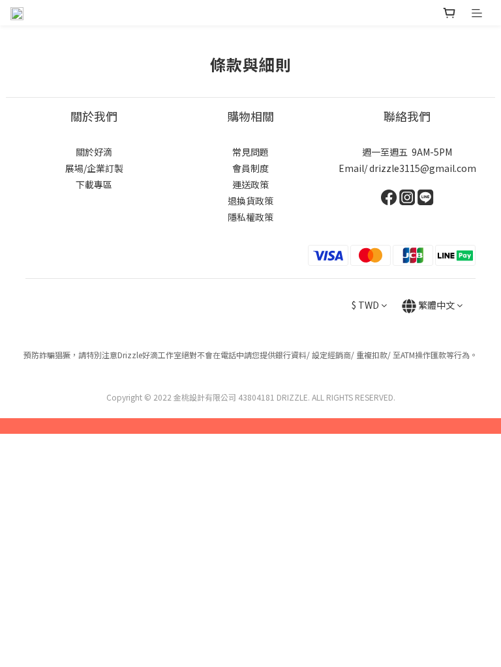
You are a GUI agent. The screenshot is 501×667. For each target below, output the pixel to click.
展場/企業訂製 (94, 168)
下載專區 (94, 184)
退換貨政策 (250, 200)
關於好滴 (94, 151)
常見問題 (250, 151)
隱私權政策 (250, 216)
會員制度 (250, 168)
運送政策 (250, 184)
